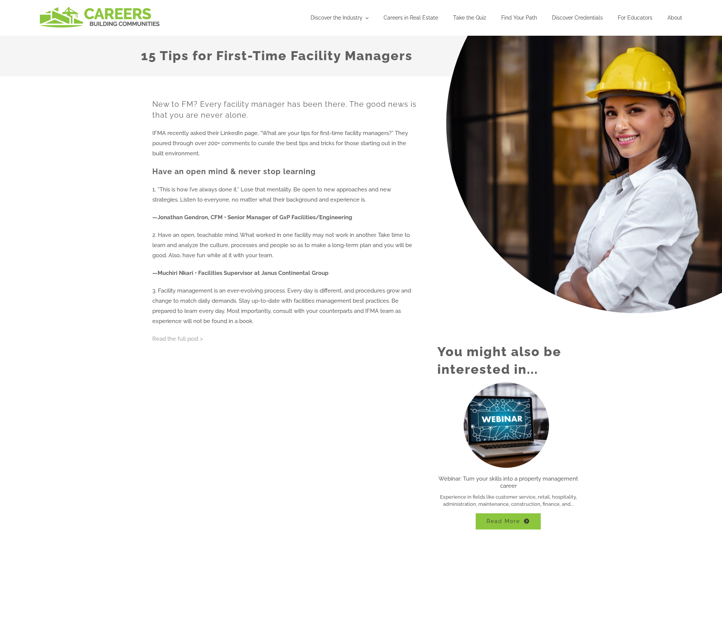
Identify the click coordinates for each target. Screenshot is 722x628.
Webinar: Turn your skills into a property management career (508, 482)
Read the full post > (177, 338)
